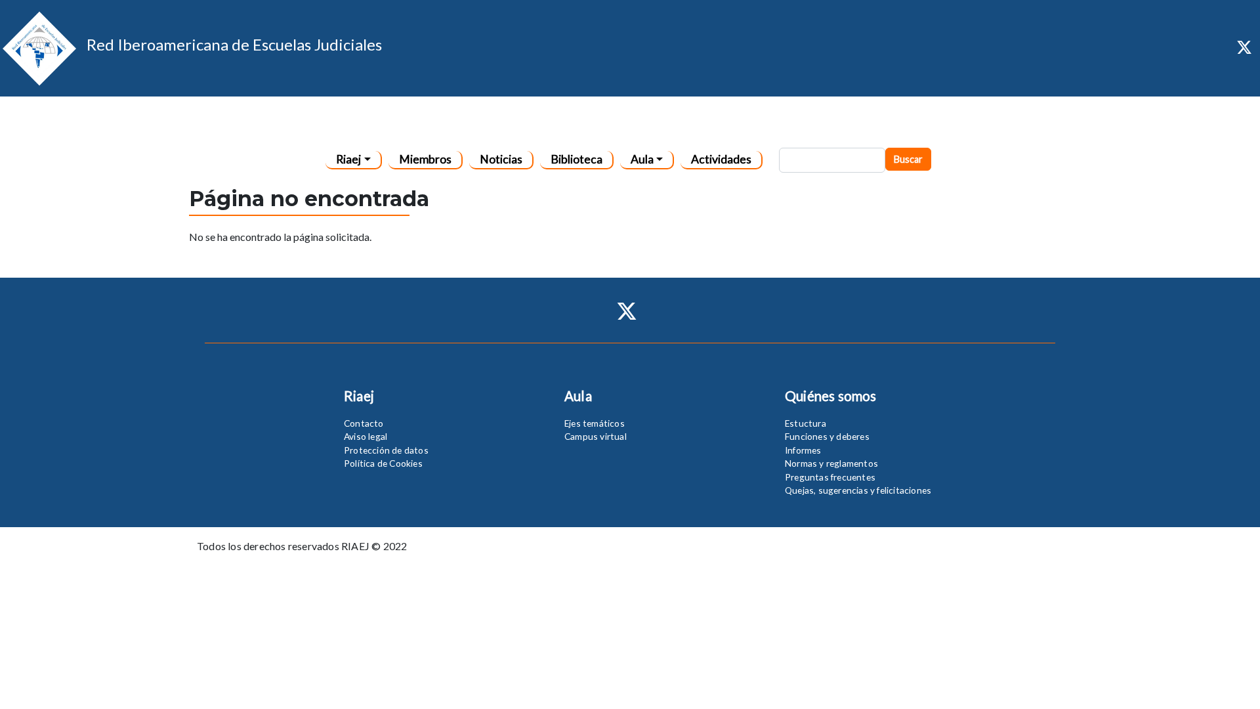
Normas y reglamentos (831, 463)
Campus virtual (595, 436)
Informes (803, 450)
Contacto (364, 423)
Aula (642, 159)
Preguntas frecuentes (830, 477)
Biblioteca (576, 159)
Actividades (721, 159)
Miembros (425, 159)
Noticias (501, 159)
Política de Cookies (383, 463)
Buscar (908, 159)
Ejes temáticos (594, 423)
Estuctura (805, 423)
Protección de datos (386, 450)
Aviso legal (365, 436)
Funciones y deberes (827, 436)
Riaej (348, 159)
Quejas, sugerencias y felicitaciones (858, 490)
